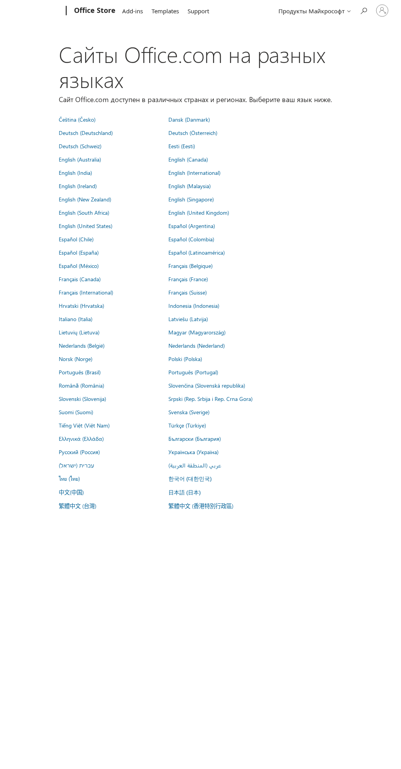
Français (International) (86, 292)
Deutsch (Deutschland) (86, 133)
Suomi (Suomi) (76, 412)
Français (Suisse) (187, 292)
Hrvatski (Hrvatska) (81, 305)
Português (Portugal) (193, 372)
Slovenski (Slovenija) (82, 398)
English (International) (194, 172)
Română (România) (81, 385)
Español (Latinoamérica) (196, 252)
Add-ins (132, 11)
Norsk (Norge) (75, 359)
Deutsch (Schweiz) (80, 146)
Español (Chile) (76, 239)
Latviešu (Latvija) (188, 319)
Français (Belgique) (190, 266)
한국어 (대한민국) (189, 478)
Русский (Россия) (79, 452)
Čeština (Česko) (77, 119)
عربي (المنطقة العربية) (194, 465)
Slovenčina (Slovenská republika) (206, 385)
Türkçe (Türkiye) (187, 425)
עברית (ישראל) (76, 465)
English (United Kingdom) (198, 212)
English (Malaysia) (189, 186)
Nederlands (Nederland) (196, 345)
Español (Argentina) (191, 226)
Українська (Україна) (193, 452)
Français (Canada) (80, 279)
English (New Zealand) (85, 199)
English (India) (75, 172)
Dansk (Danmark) (189, 119)
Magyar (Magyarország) (197, 332)
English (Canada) (188, 159)
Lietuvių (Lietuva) (79, 332)
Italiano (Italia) (75, 319)
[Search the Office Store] (363, 10)
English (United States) (85, 226)
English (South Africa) (84, 212)
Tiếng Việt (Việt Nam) (84, 425)
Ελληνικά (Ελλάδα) (81, 438)
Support (198, 11)
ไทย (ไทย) (69, 478)
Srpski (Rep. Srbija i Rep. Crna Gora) (210, 398)
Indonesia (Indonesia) (193, 305)
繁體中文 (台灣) (77, 506)
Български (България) (194, 438)
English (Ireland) (78, 186)
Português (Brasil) (80, 372)
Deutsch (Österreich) (192, 133)
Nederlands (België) (82, 345)
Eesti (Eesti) (181, 146)
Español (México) (79, 266)
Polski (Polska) (185, 359)
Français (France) (188, 279)
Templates (165, 11)
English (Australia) (80, 159)
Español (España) (79, 252)
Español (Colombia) (191, 239)
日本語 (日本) (184, 492)
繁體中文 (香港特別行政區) (200, 506)
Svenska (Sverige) (189, 412)
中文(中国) (71, 492)
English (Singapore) (191, 199)
